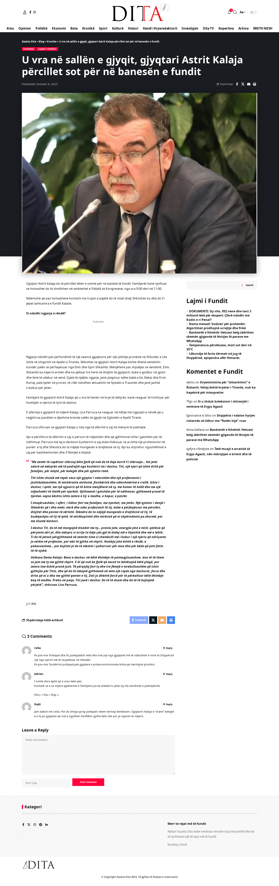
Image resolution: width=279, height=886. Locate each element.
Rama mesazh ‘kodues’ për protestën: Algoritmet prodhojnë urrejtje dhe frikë (216, 326)
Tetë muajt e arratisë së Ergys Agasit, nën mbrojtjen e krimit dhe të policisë (218, 454)
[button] (25, 12)
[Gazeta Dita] (139, 12)
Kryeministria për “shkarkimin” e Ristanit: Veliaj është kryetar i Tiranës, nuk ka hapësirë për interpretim (221, 387)
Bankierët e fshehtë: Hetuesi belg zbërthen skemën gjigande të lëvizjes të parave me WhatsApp (220, 336)
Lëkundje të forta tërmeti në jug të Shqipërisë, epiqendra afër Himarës (213, 356)
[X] (29, 825)
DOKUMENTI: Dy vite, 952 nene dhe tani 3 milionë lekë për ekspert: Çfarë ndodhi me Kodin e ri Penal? (218, 315)
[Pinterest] (41, 825)
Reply (169, 648)
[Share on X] (242, 84)
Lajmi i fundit (47, 49)
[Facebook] (30, 12)
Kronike (28, 49)
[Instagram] (34, 12)
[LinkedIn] (46, 825)
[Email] (248, 84)
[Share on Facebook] (237, 84)
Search (249, 285)
